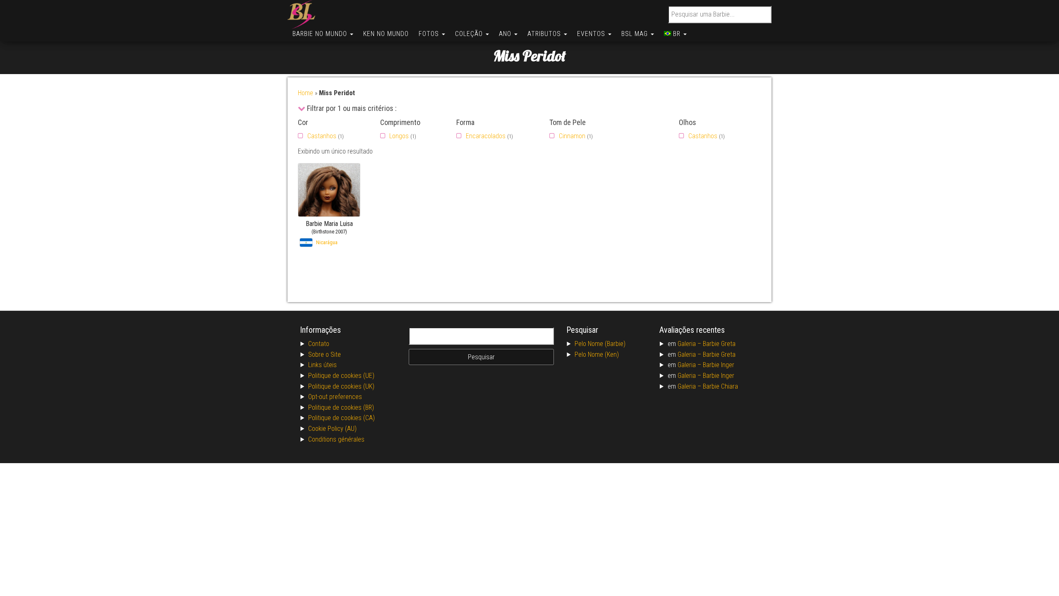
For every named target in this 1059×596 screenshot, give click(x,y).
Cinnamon (572, 136)
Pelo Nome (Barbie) (600, 344)
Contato (318, 344)
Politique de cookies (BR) (341, 407)
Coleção (470, 34)
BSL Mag (635, 34)
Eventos (592, 34)
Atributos (545, 34)
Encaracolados (486, 136)
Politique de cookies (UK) (341, 386)
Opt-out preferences (335, 397)
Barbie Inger (718, 365)
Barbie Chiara (720, 386)
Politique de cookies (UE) (341, 376)
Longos (399, 136)
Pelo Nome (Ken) (597, 354)
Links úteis (322, 365)
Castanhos (321, 136)
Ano (506, 34)
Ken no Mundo (386, 34)
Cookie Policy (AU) (332, 429)
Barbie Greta (719, 344)
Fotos (430, 34)
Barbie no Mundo (320, 34)
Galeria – (690, 344)
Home (305, 93)
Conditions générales (336, 439)
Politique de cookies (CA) (341, 418)
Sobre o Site (324, 354)
